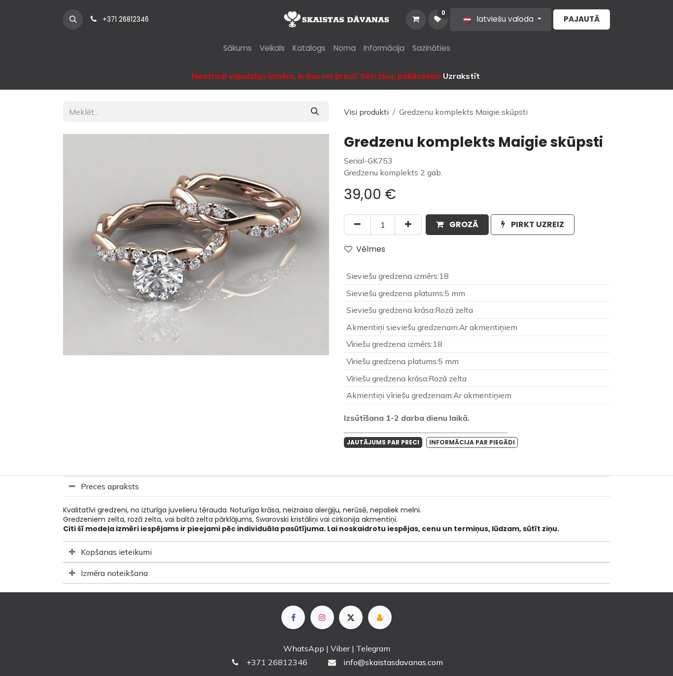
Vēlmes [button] (370, 249)
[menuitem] (237, 48)
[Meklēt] (315, 111)
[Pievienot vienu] (408, 224)
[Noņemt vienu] (357, 224)
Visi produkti (366, 112)
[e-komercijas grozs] (416, 19)
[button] (73, 19)
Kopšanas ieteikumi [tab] (116, 552)
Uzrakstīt (461, 76)
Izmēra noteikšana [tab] (114, 573)
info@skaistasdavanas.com (393, 662)
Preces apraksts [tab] (110, 486)
